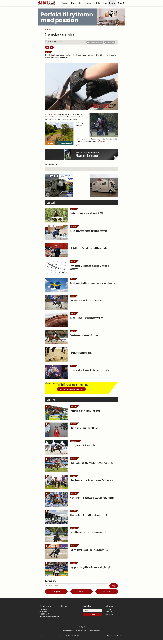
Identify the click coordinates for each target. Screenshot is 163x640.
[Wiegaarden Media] (94, 630)
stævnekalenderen (52, 115)
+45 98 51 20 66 (44, 614)
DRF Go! (103, 141)
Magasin (65, 3)
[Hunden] (68, 630)
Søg (113, 585)
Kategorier (56, 591)
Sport (47, 52)
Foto (80, 3)
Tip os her (108, 609)
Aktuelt (73, 261)
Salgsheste (89, 3)
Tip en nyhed (81, 591)
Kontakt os (108, 612)
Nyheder (74, 3)
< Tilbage (48, 29)
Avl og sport (74, 441)
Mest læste (107, 591)
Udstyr (98, 3)
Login (111, 3)
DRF (78, 145)
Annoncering (109, 614)
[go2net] (80, 630)
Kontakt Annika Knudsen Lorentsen (71, 389)
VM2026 (73, 406)
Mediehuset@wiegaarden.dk (49, 616)
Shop (105, 3)
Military (73, 209)
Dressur (73, 226)
